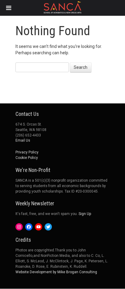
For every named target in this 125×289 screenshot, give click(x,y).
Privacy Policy (27, 152)
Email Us (22, 140)
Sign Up (85, 214)
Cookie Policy (26, 158)
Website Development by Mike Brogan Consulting (56, 272)
